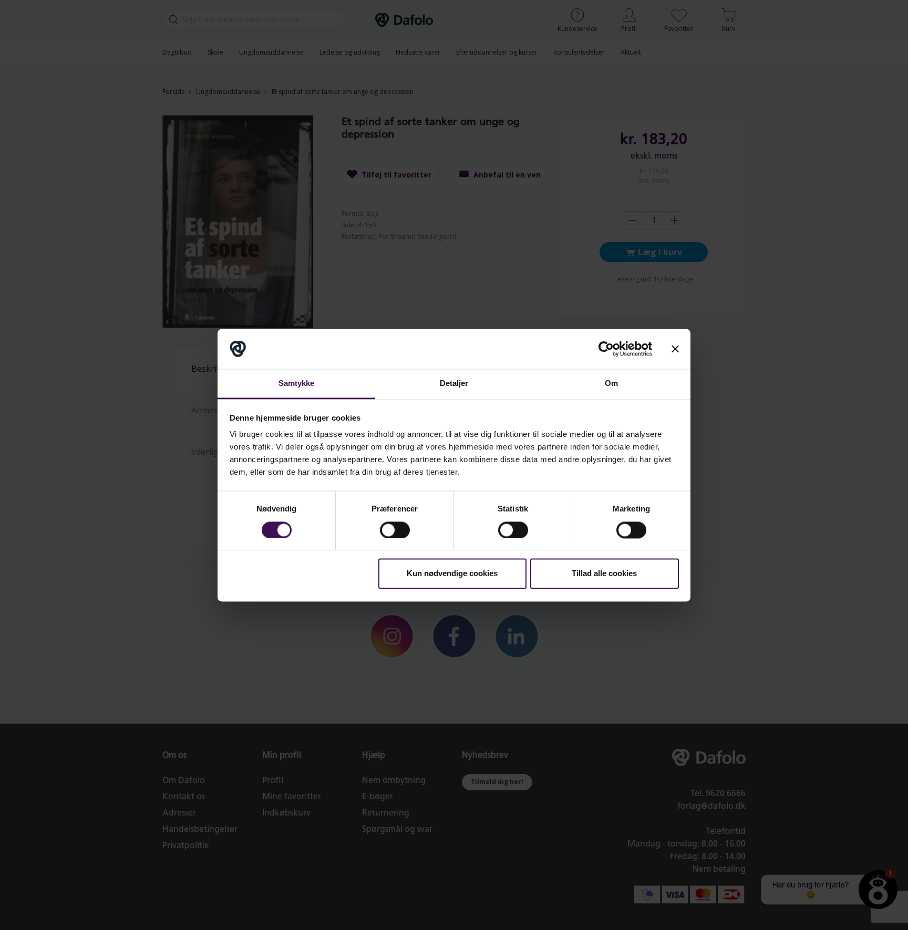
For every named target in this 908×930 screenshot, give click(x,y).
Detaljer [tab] (454, 383)
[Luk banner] (675, 348)
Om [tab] (611, 383)
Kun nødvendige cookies (452, 573)
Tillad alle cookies (604, 573)
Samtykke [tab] (296, 383)
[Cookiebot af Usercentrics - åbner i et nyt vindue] (606, 349)
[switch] (395, 529)
